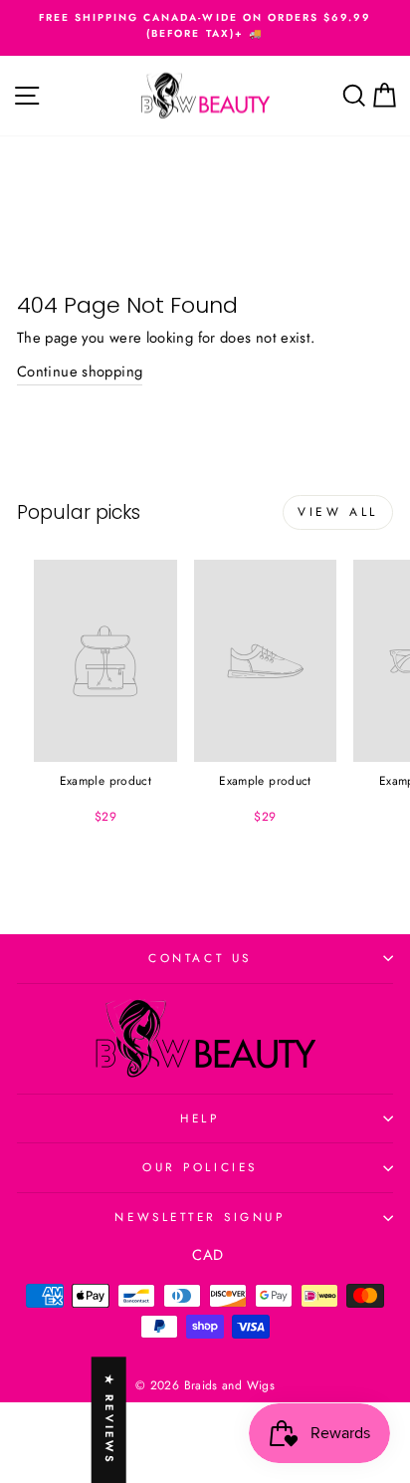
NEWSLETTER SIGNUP (199, 1216)
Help (199, 1118)
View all (338, 512)
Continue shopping (79, 371)
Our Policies (199, 1166)
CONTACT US (199, 957)
